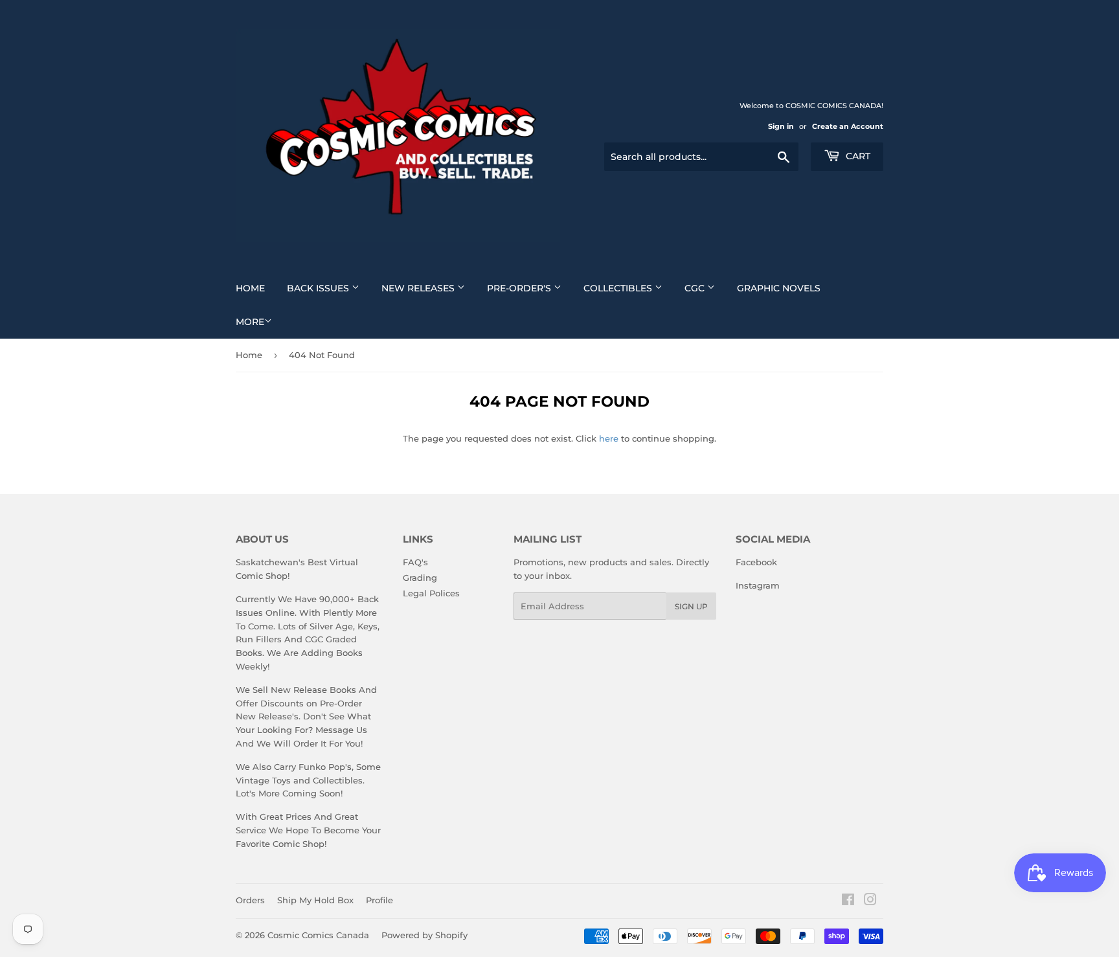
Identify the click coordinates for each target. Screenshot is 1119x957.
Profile (379, 900)
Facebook (756, 562)
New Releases (419, 288)
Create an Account (847, 126)
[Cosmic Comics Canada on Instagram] (870, 901)
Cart (856, 156)
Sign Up (691, 606)
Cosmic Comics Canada (318, 935)
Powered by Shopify (424, 935)
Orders (250, 900)
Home (250, 288)
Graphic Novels (778, 288)
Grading (420, 577)
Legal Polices (431, 593)
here (608, 438)
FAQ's (415, 562)
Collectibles (619, 288)
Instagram (758, 585)
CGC (695, 288)
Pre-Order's (520, 288)
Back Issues (319, 288)
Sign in (781, 126)
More (250, 322)
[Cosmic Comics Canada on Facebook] (848, 901)
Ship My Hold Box (315, 900)
